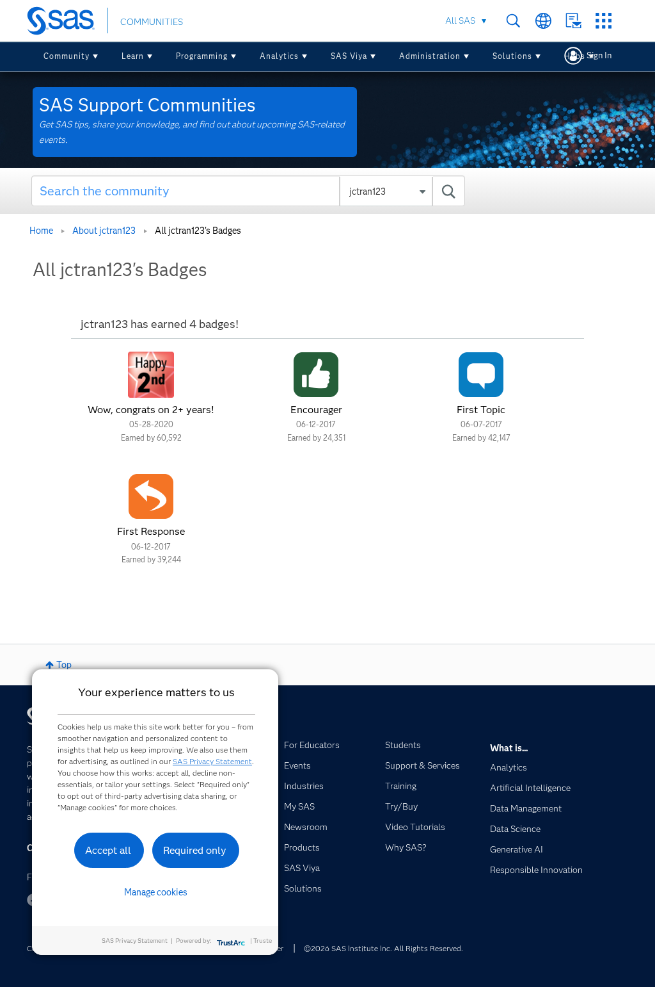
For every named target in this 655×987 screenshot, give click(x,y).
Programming (202, 56)
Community (66, 56)
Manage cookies (155, 892)
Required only (194, 850)
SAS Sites (604, 21)
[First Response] (151, 496)
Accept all (108, 850)
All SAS (460, 20)
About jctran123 (104, 230)
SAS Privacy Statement (212, 761)
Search (513, 21)
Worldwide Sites (543, 21)
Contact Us (573, 21)
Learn (133, 56)
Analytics (279, 56)
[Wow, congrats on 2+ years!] (151, 375)
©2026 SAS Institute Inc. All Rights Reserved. (383, 948)
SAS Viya (349, 56)
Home (41, 230)
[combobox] (248, 190)
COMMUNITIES (151, 22)
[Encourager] (316, 375)
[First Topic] (481, 375)
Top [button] (64, 665)
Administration (430, 56)
